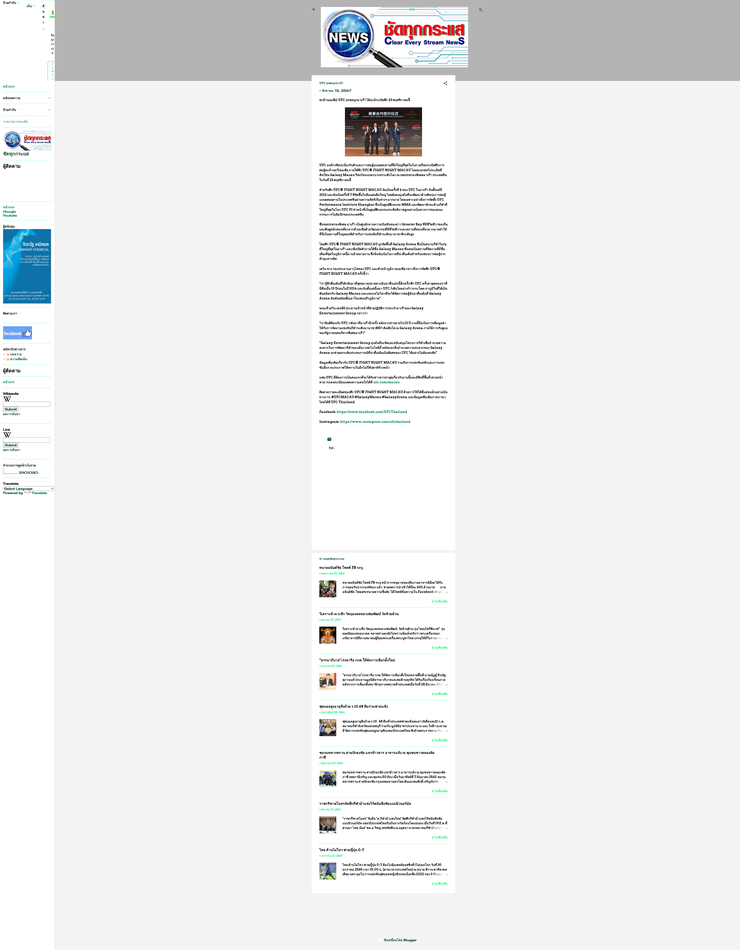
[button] (445, 84)
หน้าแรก (9, 86)
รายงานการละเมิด (15, 121)
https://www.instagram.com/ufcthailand (375, 422)
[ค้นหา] (480, 10)
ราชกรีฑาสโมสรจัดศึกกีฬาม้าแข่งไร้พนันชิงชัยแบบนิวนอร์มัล (365, 804)
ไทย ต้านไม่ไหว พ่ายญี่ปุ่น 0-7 (341, 850)
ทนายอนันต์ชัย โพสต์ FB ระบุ (341, 568)
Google (9, 211)
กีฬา (332, 448)
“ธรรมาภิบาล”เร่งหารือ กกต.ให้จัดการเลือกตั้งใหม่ (357, 660)
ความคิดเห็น (18, 359)
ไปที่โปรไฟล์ (52, 79)
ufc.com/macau (386, 382)
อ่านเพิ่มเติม (440, 601)
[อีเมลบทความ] (329, 440)
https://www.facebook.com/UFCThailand (372, 412)
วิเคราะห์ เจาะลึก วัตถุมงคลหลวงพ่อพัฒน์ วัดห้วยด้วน (359, 614)
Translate (39, 493)
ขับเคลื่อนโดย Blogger (400, 940)
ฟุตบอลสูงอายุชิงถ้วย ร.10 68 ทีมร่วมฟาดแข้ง (353, 706)
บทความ (15, 354)
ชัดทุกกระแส (52, 44)
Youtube (10, 215)
